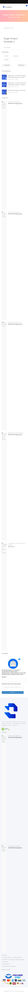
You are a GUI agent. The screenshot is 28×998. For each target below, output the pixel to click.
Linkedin (6, 59)
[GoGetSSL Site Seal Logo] (5, 729)
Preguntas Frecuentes (9, 966)
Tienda (5, 955)
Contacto (5, 962)
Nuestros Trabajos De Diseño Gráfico (13, 959)
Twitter (6, 56)
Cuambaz (7, 47)
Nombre (4, 677)
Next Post (21, 65)
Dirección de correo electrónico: (11, 684)
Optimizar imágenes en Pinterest (16, 90)
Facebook (15, 56)
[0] (25, 6)
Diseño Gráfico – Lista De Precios (12, 957)
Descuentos (6, 964)
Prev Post (6, 65)
